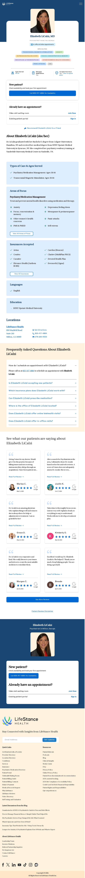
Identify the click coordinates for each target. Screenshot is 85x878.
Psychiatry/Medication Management (29, 173)
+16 (50, 63)
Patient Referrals (48, 752)
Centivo (17, 255)
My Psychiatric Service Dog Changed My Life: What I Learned (23, 818)
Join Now (72, 113)
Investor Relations (8, 844)
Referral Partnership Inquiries (12, 847)
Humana (51, 271)
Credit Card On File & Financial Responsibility (58, 785)
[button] (12, 752)
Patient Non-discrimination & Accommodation (59, 776)
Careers (5, 856)
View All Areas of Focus (21, 233)
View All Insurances (21, 274)
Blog (44, 758)
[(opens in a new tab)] (3, 865)
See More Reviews (42, 599)
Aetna (16, 250)
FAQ (44, 767)
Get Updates (49, 740)
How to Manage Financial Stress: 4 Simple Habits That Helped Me (25, 814)
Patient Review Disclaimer (42, 611)
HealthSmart (19, 271)
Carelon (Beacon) (55, 250)
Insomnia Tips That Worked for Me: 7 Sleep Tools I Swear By (23, 826)
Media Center (47, 764)
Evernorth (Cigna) (56, 264)
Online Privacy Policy (50, 773)
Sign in (73, 119)
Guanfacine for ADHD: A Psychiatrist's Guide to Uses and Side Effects (26, 810)
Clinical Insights (48, 761)
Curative (17, 259)
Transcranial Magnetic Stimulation (29, 178)
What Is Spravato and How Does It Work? (16, 822)
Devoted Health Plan (57, 259)
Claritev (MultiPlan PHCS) (59, 255)
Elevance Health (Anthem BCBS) (25, 265)
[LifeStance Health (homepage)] (7, 3)
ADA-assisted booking (50, 779)
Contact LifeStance (8, 853)
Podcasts (46, 755)
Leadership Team (8, 841)
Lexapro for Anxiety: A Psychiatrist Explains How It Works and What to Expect (28, 829)
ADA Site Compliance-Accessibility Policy (57, 782)
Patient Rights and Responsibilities (54, 788)
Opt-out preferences (49, 791)
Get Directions (41, 330)
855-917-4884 (41, 333)
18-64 (17, 73)
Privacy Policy (48, 770)
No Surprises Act (8, 850)
